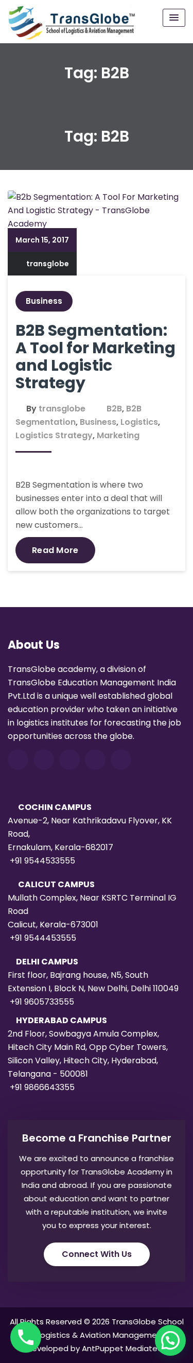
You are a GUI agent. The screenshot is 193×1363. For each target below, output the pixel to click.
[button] (170, 1340)
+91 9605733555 (42, 1002)
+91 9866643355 (42, 1087)
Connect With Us (97, 1254)
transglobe (47, 263)
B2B (114, 409)
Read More (55, 550)
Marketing (118, 435)
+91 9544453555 (43, 938)
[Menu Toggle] (174, 18)
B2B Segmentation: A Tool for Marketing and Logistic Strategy (95, 356)
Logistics (139, 422)
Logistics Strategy (54, 435)
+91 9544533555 (42, 861)
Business (44, 301)
